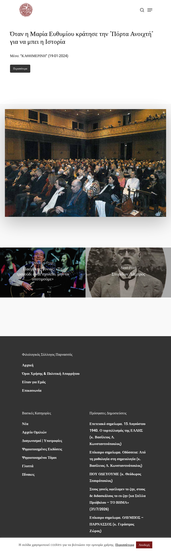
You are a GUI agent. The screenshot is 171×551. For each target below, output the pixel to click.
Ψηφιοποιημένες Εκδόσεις (42, 449)
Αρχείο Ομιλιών (34, 432)
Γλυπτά (27, 466)
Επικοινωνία (31, 390)
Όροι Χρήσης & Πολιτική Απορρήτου (50, 373)
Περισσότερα (124, 545)
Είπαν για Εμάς (34, 382)
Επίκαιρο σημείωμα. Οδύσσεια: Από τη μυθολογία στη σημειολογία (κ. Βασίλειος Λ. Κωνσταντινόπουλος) (118, 459)
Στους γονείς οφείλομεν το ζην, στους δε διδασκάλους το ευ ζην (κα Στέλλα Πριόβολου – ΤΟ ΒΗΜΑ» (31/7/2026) (118, 499)
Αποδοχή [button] (144, 545)
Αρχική (27, 365)
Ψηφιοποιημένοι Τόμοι (39, 457)
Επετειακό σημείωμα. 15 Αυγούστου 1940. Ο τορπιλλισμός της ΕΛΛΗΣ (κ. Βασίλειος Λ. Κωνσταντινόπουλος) (117, 434)
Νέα (25, 424)
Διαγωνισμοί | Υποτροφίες (42, 441)
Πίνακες (28, 474)
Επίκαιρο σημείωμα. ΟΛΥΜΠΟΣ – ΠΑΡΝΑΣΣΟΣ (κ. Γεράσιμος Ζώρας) (116, 524)
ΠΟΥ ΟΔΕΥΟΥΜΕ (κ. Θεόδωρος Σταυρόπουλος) (115, 477)
